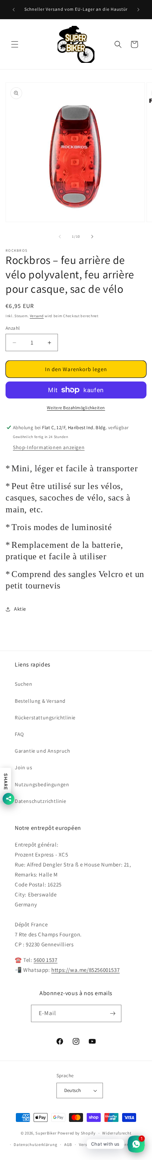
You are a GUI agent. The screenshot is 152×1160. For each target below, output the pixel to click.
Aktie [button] (20, 609)
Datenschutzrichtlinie (40, 801)
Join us (23, 767)
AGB (68, 1144)
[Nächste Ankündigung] (138, 9)
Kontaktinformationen (123, 1144)
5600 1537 (45, 959)
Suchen (23, 684)
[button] (15, 44)
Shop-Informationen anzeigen (48, 447)
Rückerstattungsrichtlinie (45, 717)
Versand (37, 315)
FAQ (19, 734)
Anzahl (13, 328)
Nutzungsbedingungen (42, 784)
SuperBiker (45, 1133)
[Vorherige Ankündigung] (14, 9)
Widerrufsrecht (116, 1133)
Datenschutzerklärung (35, 1144)
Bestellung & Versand (40, 701)
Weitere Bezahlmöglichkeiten (76, 407)
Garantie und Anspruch (42, 750)
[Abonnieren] (113, 1013)
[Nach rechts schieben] (92, 236)
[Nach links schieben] (60, 236)
